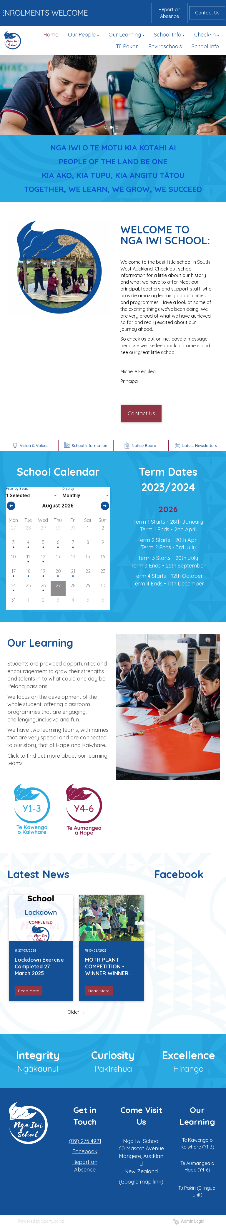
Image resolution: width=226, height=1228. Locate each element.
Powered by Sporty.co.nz (41, 1221)
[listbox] (32, 495)
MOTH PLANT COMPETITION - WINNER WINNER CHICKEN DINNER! (107, 966)
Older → (76, 1012)
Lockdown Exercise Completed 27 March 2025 (39, 966)
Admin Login (191, 1221)
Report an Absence (169, 12)
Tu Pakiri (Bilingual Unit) (197, 1191)
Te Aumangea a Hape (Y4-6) (197, 1166)
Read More (28, 990)
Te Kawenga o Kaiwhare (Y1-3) (197, 1143)
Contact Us (207, 13)
